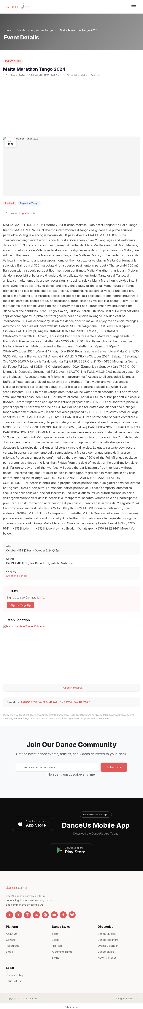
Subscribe (114, 767)
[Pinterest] (45, 914)
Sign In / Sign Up (21, 605)
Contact (10, 939)
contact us (103, 718)
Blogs (9, 951)
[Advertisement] (71, 107)
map (71, 563)
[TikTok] (63, 914)
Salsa (55, 933)
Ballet (55, 939)
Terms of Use (14, 981)
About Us (11, 933)
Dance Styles (106, 951)
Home (7, 30)
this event (18, 718)
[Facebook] (9, 914)
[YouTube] (54, 914)
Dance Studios (107, 933)
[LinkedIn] (36, 914)
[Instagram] (27, 914)
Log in (23, 213)
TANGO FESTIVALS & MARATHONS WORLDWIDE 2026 (55, 702)
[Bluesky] (72, 914)
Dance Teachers (108, 939)
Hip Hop (57, 945)
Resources (12, 945)
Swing (55, 957)
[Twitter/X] (18, 914)
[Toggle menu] (133, 6)
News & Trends (107, 957)
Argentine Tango (42, 30)
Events (21, 30)
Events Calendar (108, 945)
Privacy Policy (14, 975)
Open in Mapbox (72, 687)
